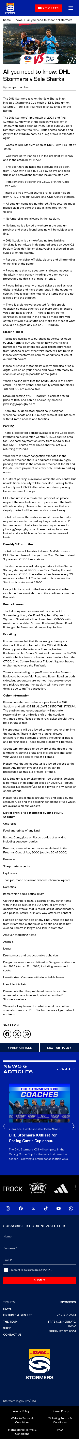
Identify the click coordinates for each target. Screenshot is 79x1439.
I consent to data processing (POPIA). (30, 1270)
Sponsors (68, 1302)
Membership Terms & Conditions (22, 1432)
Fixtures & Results (17, 1315)
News (7, 1308)
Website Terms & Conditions (22, 1420)
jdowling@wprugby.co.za (19, 404)
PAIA (60, 1429)
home (7, 20)
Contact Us (12, 1334)
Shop (7, 1328)
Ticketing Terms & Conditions (60, 1420)
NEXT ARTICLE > (59, 1047)
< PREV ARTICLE (19, 1047)
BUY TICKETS (48, 8)
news (19, 20)
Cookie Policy (60, 1411)
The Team (10, 1321)
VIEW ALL (64, 1069)
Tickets (9, 1302)
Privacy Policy (21, 1411)
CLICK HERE (12, 342)
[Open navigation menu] (71, 8)
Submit (39, 1280)
